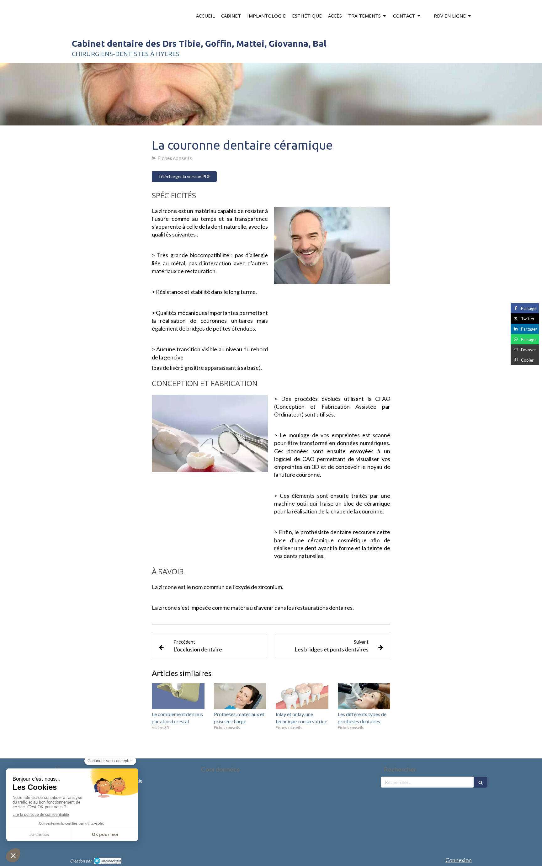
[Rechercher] (480, 782)
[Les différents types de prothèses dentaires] (364, 696)
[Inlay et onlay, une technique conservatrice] (302, 696)
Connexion (458, 860)
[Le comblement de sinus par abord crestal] (178, 696)
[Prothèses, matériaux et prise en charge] (240, 696)
